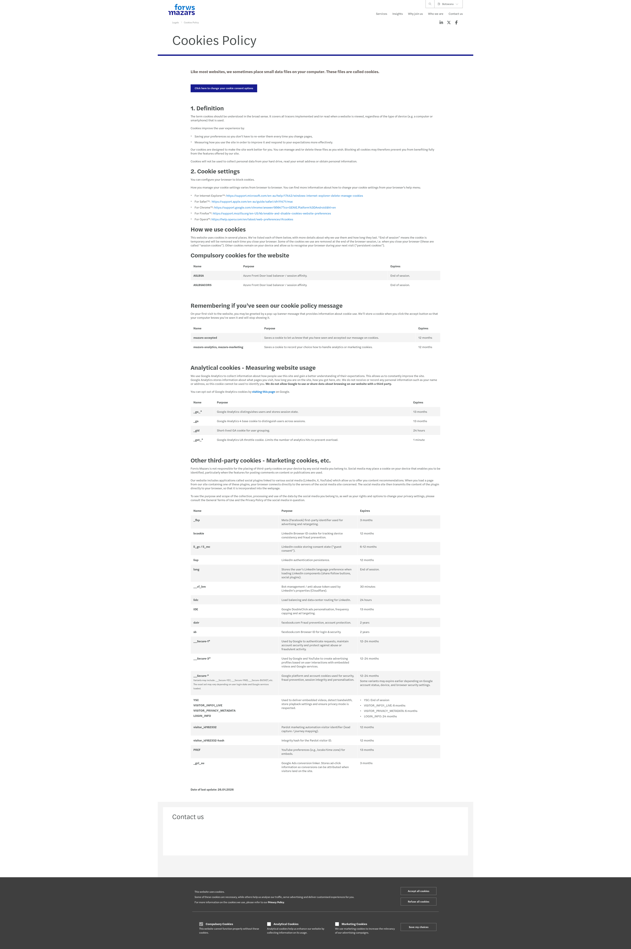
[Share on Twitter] (448, 22)
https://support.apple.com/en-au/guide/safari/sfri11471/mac (252, 201)
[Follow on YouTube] (339, 869)
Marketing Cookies (354, 923)
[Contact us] (206, 836)
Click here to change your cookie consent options (224, 88)
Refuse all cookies (418, 901)
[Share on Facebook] (456, 22)
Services (381, 13)
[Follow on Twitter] (323, 869)
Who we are (435, 13)
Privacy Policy (276, 902)
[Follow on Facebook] (331, 869)
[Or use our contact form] (424, 836)
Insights (397, 13)
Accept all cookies (418, 891)
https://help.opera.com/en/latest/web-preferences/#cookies (252, 219)
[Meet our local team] (279, 836)
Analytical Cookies (286, 923)
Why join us (415, 13)
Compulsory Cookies (219, 923)
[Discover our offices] (352, 836)
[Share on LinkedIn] (441, 22)
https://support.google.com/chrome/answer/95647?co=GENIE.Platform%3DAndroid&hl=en (275, 207)
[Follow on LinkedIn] (315, 869)
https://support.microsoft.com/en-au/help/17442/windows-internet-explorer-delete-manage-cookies (294, 195)
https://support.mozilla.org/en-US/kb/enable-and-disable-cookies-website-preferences (272, 213)
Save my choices (418, 927)
